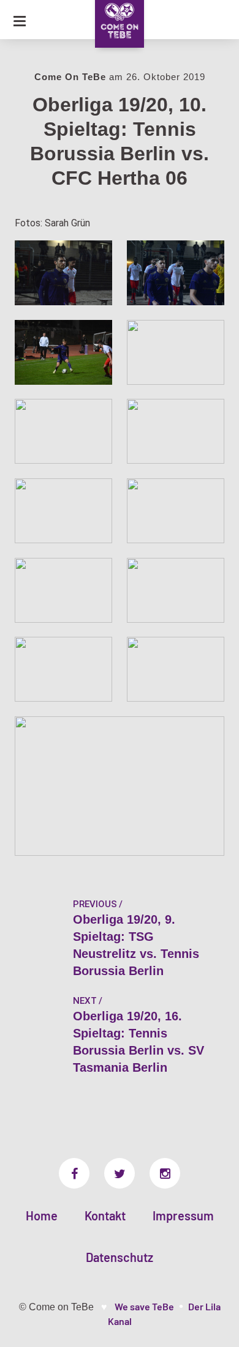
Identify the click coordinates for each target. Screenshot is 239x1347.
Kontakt (105, 1215)
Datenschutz (119, 1257)
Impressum (183, 1215)
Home (42, 1215)
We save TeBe (144, 1306)
